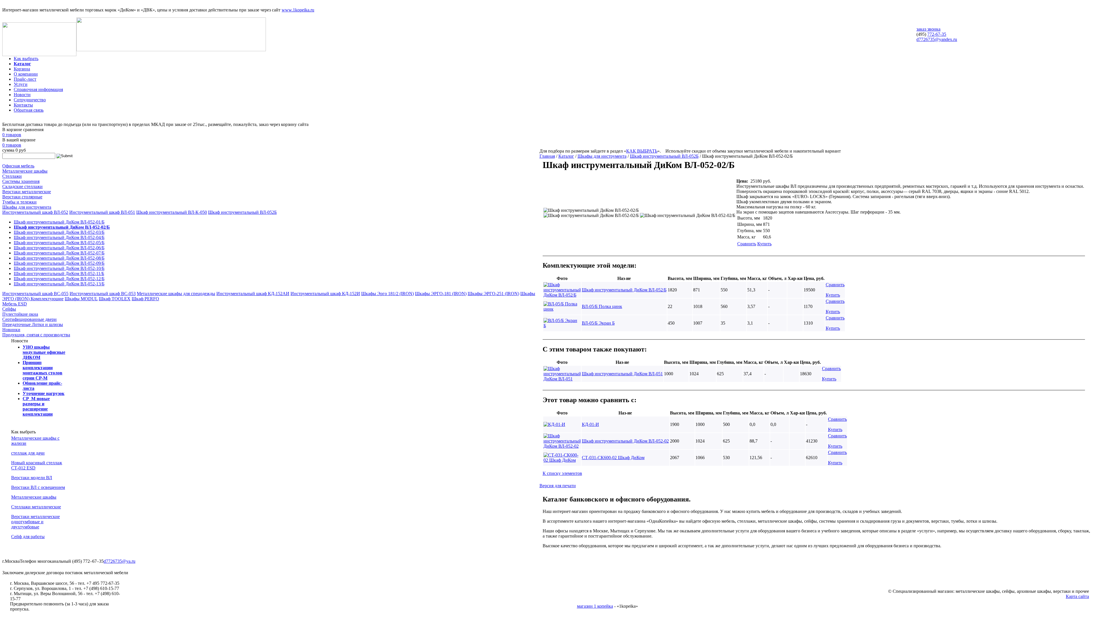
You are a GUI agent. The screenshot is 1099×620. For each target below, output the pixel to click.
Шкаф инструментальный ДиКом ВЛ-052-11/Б (59, 273)
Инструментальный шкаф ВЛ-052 (35, 212)
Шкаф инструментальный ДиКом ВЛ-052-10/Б (59, 268)
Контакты (23, 104)
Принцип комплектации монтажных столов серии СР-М (42, 370)
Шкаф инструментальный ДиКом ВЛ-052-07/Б (59, 252)
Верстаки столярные (22, 196)
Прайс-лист (25, 79)
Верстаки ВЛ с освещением (38, 487)
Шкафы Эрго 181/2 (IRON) (387, 293)
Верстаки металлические (26, 191)
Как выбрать (26, 58)
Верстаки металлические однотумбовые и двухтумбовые (35, 521)
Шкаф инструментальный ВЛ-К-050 (171, 212)
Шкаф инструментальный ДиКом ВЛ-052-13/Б (59, 283)
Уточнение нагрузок (43, 393)
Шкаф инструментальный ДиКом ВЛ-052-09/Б (59, 263)
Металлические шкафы (25, 171)
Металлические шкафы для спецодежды (176, 293)
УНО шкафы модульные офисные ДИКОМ (44, 352)
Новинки (11, 329)
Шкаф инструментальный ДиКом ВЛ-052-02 (625, 441)
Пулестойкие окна (20, 314)
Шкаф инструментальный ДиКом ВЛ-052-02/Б (62, 227)
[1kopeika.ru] (39, 54)
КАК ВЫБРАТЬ (641, 151)
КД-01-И (590, 424)
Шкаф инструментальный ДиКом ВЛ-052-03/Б (59, 232)
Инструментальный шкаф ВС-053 (103, 293)
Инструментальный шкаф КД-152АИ (252, 293)
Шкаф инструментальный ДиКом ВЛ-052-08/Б (59, 258)
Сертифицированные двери (29, 319)
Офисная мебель (18, 165)
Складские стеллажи (22, 186)
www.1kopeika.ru (298, 9)
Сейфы (9, 309)
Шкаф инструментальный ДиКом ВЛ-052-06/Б (59, 247)
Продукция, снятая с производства (36, 334)
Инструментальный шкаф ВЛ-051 (102, 212)
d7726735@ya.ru (119, 561)
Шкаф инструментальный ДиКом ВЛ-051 (622, 373)
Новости (22, 94)
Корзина (22, 68)
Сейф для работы (28, 536)
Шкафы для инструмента (26, 207)
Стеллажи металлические (36, 506)
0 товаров (11, 134)
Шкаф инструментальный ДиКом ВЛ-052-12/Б (59, 278)
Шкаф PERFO (145, 298)
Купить (764, 243)
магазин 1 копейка (595, 606)
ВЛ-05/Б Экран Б (598, 323)
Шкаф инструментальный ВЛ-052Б (242, 212)
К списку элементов (562, 473)
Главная (547, 156)
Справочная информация (38, 89)
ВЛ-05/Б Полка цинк (602, 306)
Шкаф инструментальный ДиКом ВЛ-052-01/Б (59, 222)
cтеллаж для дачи (28, 453)
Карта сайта (1077, 596)
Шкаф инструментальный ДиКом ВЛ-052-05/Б (59, 242)
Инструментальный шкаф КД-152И (325, 293)
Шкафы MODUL (81, 298)
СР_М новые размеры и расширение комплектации (38, 406)
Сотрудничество (30, 99)
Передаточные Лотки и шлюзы (32, 324)
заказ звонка (928, 29)
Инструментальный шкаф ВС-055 (35, 293)
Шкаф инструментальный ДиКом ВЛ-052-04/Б (59, 237)
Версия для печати (557, 485)
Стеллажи (12, 176)
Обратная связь (29, 110)
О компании (26, 74)
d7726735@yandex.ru (936, 39)
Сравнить (746, 243)
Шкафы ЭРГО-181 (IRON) (441, 293)
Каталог (22, 63)
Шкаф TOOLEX (115, 298)
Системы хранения (20, 181)
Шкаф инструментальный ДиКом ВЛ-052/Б (624, 289)
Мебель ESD (14, 303)
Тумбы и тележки (19, 202)
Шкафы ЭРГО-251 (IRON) (493, 293)
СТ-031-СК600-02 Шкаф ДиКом (613, 457)
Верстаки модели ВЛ (31, 477)
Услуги (20, 84)
